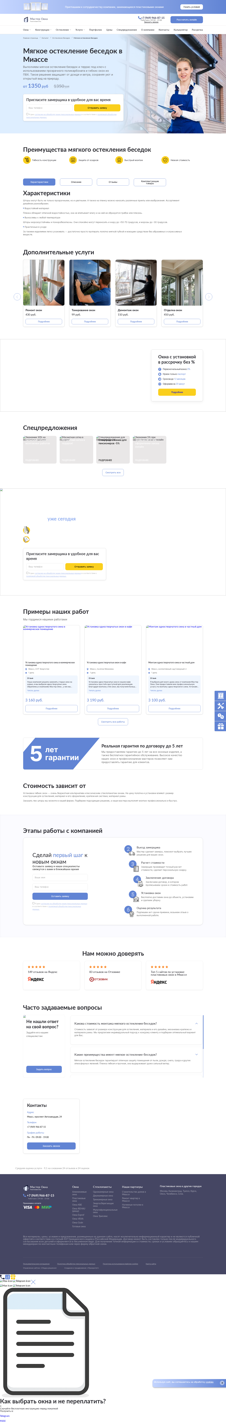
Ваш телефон (36, 107)
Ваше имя (40, 877)
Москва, (164, 1191)
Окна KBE (77, 1204)
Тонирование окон (83, 310)
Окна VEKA (77, 1218)
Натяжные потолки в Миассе (132, 1206)
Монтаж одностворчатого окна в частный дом (171, 662)
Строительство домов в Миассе (134, 1193)
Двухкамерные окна (103, 1195)
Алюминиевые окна (79, 1193)
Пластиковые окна (78, 1199)
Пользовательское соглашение (36, 1264)
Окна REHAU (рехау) (78, 1209)
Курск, (193, 1191)
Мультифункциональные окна (105, 1211)
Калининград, (175, 1191)
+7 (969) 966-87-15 (36, 1127)
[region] (136, 1046)
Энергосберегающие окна (103, 1204)
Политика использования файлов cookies (120, 1264)
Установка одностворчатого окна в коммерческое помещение (50, 663)
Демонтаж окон (128, 310)
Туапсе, (186, 1191)
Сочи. (180, 1193)
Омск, (163, 1193)
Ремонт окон (34, 310)
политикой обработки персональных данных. (46, 576)
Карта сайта (151, 1264)
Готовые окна (79, 1226)
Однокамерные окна (103, 1191)
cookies (210, 1382)
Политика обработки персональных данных (76, 1264)
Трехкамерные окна (102, 1199)
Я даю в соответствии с (59, 906)
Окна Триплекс (100, 1216)
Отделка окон (173, 310)
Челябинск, (171, 1193)
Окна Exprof (78, 1215)
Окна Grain (77, 1222)
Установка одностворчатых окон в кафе (106, 662)
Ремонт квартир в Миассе (131, 1199)
